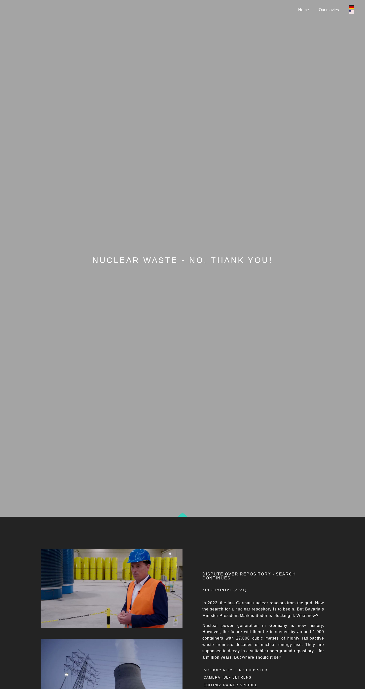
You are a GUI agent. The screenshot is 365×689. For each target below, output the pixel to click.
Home (303, 10)
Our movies (329, 10)
